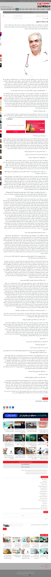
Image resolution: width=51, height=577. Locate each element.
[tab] (25, 462)
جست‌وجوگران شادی (44, 494)
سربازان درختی (45, 503)
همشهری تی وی (28, 1)
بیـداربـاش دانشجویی (44, 489)
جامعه (27, 9)
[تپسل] (6, 119)
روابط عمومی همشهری (22, 1)
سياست (37, 9)
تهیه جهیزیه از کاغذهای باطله (42, 486)
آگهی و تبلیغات (34, 1)
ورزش (4, 9)
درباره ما (46, 564)
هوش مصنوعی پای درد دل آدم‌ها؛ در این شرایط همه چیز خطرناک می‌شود (36, 472)
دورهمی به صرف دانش (43, 498)
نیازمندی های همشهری (40, 1)
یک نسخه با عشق (42, 21)
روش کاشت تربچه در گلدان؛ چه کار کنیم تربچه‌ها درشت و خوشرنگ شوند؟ (36, 473)
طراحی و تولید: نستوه (25, 575)
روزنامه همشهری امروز (47, 1)
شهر (23, 9)
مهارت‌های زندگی (38, 16)
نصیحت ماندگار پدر (44, 484)
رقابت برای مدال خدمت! (43, 482)
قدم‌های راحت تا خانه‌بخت (43, 496)
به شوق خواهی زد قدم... (43, 488)
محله (20, 9)
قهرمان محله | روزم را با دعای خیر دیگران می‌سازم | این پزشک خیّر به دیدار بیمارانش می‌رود (33, 508)
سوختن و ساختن (44, 501)
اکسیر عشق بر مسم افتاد (43, 493)
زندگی (17, 9)
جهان (34, 9)
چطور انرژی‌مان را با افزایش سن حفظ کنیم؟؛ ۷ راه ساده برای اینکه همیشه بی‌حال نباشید (34, 470)
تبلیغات (46, 567)
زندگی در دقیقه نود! (44, 505)
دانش (14, 9)
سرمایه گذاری (15, 131)
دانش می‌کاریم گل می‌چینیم (43, 500)
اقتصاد (30, 9)
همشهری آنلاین (43, 5)
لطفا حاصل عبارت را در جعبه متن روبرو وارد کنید (39, 524)
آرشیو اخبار (43, 9)
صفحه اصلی (46, 16)
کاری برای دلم (45, 481)
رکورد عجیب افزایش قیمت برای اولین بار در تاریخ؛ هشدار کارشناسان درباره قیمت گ (32, 12)
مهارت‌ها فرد (45, 401)
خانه (47, 9)
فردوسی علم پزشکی (44, 507)
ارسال (5, 529)
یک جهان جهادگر (44, 479)
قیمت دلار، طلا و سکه (44, 566)
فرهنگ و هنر (9, 9)
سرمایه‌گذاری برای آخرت (43, 491)
